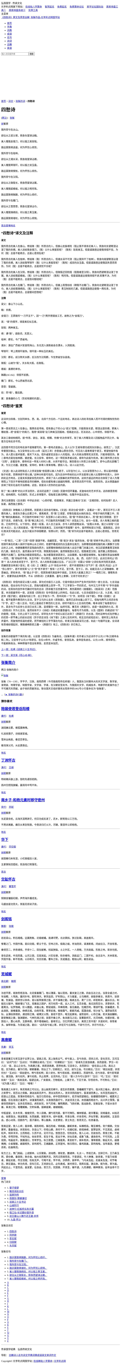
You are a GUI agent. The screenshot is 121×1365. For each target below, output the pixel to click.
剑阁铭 (6, 919)
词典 (9, 30)
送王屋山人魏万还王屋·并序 (24, 1216)
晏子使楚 (14, 1188)
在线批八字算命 (33, 6)
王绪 (11, 767)
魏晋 (3, 926)
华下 (4, 839)
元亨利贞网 (60, 1361)
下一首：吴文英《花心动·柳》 (17, 655)
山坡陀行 (14, 1205)
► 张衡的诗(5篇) (14, 694)
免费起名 (62, 6)
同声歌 (13, 1235)
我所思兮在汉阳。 (18, 1264)
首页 (9, 23)
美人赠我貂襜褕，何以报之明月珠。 (28, 1278)
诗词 (9, 41)
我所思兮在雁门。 (18, 1261)
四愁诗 (13, 1231)
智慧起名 (49, 6)
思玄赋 (13, 1238)
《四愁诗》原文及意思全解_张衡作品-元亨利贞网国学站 (30, 17)
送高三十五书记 (17, 1202)
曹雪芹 (12, 886)
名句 (9, 37)
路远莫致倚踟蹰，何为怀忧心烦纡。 (28, 1257)
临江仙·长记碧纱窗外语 (21, 1212)
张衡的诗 (20, 101)
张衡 (12, 118)
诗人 (16, 1355)
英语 (9, 48)
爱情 (8, 225)
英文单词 (46, 1355)
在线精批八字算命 (42, 1361)
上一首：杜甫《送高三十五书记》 (19, 649)
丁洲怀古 (8, 760)
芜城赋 (6, 974)
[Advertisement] (60, 77)
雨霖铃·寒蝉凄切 (18, 1198)
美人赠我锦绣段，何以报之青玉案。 (28, 1271)
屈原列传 (14, 1195)
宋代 (3, 807)
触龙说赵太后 (16, 1191)
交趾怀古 (8, 879)
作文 (53, 1355)
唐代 (3, 716)
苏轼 (11, 807)
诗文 (10, 101)
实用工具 (33, 10)
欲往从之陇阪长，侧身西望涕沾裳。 (28, 1275)
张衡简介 (8, 662)
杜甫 (11, 716)
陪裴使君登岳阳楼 (15, 709)
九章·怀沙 (16, 1219)
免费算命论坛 (77, 6)
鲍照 (13, 981)
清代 (3, 767)
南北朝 (4, 981)
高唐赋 (6, 1040)
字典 (9, 27)
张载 (11, 926)
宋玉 (11, 1047)
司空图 (12, 846)
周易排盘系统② (17, 10)
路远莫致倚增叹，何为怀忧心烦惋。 (28, 1268)
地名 (13, 225)
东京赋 (13, 1245)
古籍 (9, 44)
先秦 (3, 1047)
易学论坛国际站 (95, 6)
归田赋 (13, 1242)
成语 (9, 34)
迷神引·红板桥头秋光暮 (21, 1209)
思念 (3, 225)
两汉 (4, 118)
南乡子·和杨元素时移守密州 (23, 800)
